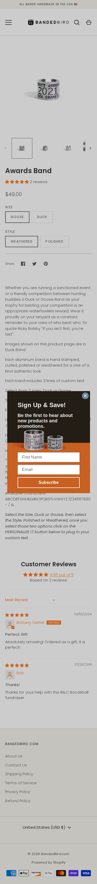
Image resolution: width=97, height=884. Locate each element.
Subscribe (49, 482)
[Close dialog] (85, 395)
